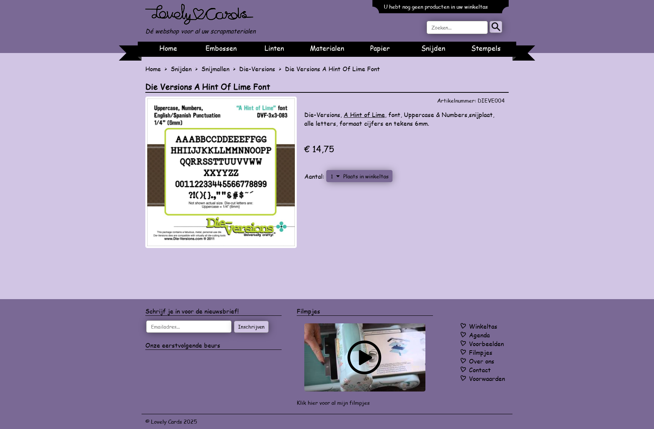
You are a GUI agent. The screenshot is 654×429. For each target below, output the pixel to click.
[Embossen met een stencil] (364, 357)
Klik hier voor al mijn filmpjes (333, 402)
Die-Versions (257, 68)
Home (168, 48)
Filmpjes (480, 352)
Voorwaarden (487, 378)
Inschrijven (251, 326)
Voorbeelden (486, 343)
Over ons (481, 361)
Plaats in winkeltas (366, 176)
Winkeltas (483, 326)
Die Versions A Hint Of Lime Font (332, 68)
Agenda (479, 335)
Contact (480, 369)
